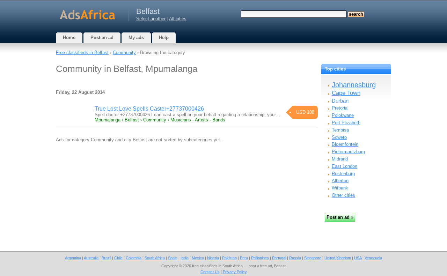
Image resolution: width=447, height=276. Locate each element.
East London (344, 166)
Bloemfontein (345, 144)
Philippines (260, 258)
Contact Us (210, 272)
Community (124, 52)
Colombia (133, 258)
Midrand (340, 159)
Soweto (339, 137)
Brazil (106, 258)
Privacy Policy (235, 272)
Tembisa (340, 130)
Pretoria (339, 108)
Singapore (312, 258)
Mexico (198, 258)
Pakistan (229, 258)
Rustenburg (343, 173)
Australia (91, 258)
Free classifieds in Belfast (82, 52)
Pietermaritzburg (348, 151)
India (185, 258)
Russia (295, 258)
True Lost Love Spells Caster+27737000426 (149, 109)
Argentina (73, 258)
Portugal (279, 258)
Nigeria (213, 258)
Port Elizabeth (346, 122)
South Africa (155, 258)
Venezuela (373, 258)
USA (357, 258)
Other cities (343, 195)
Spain (172, 258)
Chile (118, 258)
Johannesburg (354, 85)
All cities (177, 18)
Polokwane (343, 115)
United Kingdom (337, 258)
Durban (340, 101)
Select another (151, 18)
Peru (244, 258)
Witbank (340, 188)
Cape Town (346, 93)
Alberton (340, 180)
